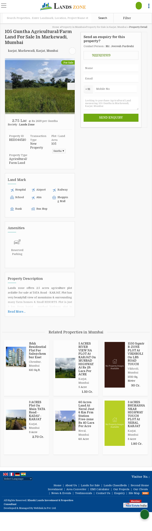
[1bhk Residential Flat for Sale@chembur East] (16, 357)
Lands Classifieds (115, 485)
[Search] (139, 5)
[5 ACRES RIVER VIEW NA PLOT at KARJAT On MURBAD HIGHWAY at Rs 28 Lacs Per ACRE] (65, 368)
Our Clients (140, 489)
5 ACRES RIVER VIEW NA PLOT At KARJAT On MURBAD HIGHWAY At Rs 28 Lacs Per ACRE (87, 359)
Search (102, 17)
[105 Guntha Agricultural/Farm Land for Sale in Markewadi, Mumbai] (40, 86)
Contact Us (103, 493)
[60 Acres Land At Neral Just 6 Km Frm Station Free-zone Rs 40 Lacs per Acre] (65, 421)
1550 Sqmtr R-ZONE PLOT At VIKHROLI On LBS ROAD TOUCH (136, 354)
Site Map (134, 493)
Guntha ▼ (59, 151)
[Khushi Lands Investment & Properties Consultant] (63, 7)
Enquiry (119, 493)
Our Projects (121, 489)
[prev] (8, 86)
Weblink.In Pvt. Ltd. (45, 508)
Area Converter (76, 489)
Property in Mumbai (72, 27)
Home (55, 27)
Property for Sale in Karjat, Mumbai (106, 27)
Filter (126, 18)
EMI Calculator (99, 489)
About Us (71, 485)
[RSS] (145, 493)
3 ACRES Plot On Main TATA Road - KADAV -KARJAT (37, 411)
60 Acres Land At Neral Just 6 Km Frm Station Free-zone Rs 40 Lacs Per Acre (86, 414)
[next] (71, 86)
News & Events (61, 493)
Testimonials (83, 493)
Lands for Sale (90, 485)
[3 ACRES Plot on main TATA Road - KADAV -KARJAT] (16, 420)
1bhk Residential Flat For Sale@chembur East (37, 350)
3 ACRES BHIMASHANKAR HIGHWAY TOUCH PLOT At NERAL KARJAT (136, 414)
